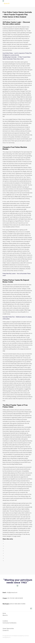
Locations (5, 621)
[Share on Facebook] (4, 541)
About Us (5, 615)
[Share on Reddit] (4, 558)
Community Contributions (9, 623)
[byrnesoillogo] (14, 3)
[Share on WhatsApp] (4, 546)
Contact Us (5, 630)
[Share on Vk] (4, 555)
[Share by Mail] (4, 560)
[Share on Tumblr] (4, 553)
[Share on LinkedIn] (4, 550)
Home (4, 613)
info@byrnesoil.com (12, 592)
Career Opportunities (8, 628)
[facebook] (31, 609)
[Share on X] (4, 543)
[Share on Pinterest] (4, 548)
